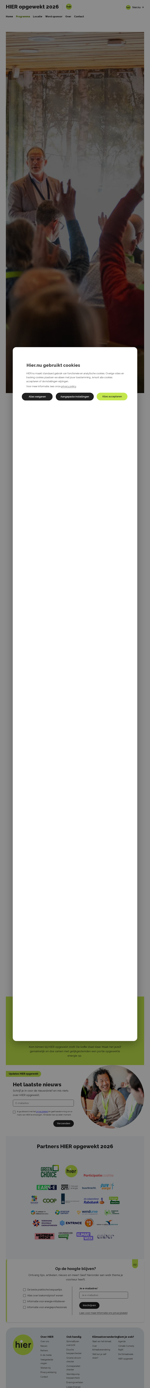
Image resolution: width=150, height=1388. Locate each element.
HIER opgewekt (125, 1359)
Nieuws (43, 1346)
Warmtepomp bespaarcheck (73, 1376)
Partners (44, 1350)
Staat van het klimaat (101, 1341)
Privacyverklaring (48, 1372)
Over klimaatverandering (101, 1348)
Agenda (122, 1341)
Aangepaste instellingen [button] (74, 396)
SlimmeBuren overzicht (72, 1343)
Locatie (37, 16)
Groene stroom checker (73, 1360)
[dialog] (75, 694)
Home (9, 16)
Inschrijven (89, 1305)
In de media (46, 1355)
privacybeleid (42, 1111)
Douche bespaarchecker (74, 1351)
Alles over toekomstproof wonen (45, 1295)
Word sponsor (53, 16)
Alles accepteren (112, 396)
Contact (79, 16)
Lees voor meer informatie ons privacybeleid (103, 1313)
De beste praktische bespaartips (44, 1289)
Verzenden (63, 1123)
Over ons (44, 1341)
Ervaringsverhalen (74, 1382)
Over (68, 16)
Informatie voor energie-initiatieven (46, 1301)
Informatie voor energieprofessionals (47, 1307)
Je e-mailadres (88, 1288)
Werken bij (45, 1368)
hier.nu (136, 7)
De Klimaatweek (125, 1354)
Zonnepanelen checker (73, 1368)
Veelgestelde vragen (46, 1361)
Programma (23, 16)
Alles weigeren (37, 396)
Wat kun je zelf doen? (99, 1356)
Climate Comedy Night (126, 1348)
